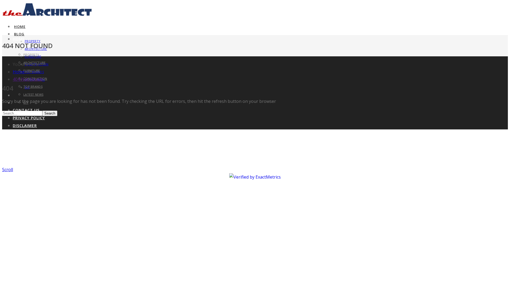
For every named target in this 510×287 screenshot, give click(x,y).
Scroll (7, 169)
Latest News (33, 94)
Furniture (31, 71)
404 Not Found (27, 79)
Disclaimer (25, 125)
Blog (19, 34)
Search (49, 113)
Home (20, 26)
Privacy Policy (29, 117)
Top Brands (32, 86)
